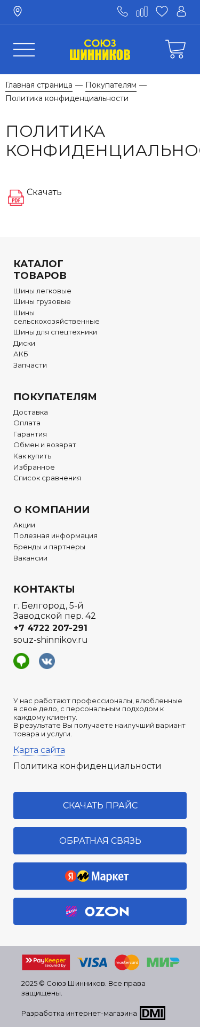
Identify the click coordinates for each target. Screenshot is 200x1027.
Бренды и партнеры (49, 547)
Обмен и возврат (44, 445)
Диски (24, 343)
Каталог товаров (40, 270)
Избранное (34, 467)
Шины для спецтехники (55, 332)
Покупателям (55, 397)
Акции (24, 525)
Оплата (27, 423)
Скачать (44, 192)
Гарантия (30, 434)
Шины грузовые (42, 302)
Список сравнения (47, 478)
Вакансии (30, 558)
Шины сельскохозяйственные (56, 317)
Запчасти (30, 365)
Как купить (32, 456)
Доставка (30, 412)
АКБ (20, 354)
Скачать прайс (100, 805)
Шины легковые (42, 291)
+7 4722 (50, 628)
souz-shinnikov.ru (50, 640)
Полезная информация (55, 536)
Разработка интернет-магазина (79, 1013)
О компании (51, 510)
